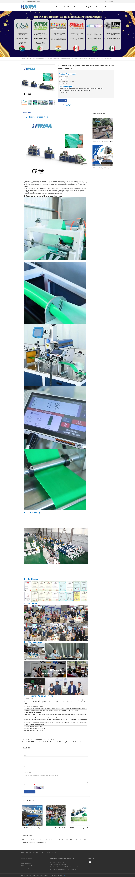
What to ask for (27, 772)
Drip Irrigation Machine (39, 58)
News (48, 852)
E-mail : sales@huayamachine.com (32, 1)
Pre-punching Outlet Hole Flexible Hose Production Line (56, 828)
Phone (25, 766)
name (25, 755)
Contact (54, 852)
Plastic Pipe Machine (26, 861)
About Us (67, 7)
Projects (88, 7)
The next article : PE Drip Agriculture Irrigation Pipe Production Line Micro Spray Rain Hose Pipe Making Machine (53, 742)
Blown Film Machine (26, 863)
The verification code (29, 784)
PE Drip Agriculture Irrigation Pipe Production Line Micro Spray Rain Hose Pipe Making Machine (80, 828)
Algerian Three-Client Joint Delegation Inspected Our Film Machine (34, 839)
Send (29, 792)
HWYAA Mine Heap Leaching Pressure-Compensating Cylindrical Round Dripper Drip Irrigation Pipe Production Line (33, 828)
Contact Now (62, 100)
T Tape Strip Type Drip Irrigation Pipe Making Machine (103, 168)
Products (29, 58)
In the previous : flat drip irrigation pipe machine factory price (38, 739)
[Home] (28, 7)
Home (58, 7)
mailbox (26, 761)
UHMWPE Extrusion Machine (28, 865)
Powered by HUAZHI (58, 875)
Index (65, 875)
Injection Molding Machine (27, 868)
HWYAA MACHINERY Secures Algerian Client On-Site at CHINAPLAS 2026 (71, 839)
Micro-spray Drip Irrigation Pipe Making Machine (58, 58)
